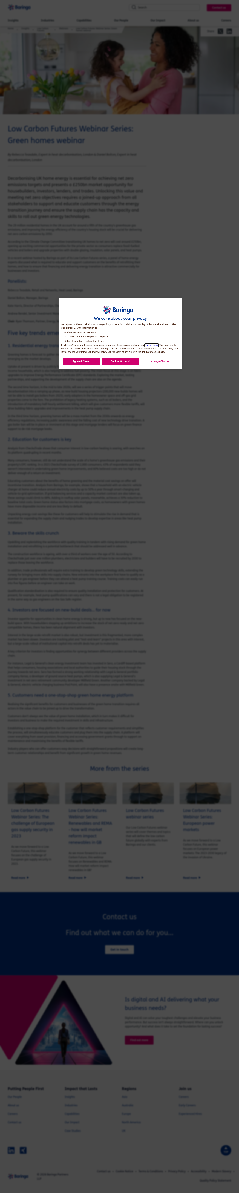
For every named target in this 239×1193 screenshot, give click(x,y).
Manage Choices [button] (159, 361)
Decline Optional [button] (120, 361)
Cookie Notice (151, 345)
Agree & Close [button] (81, 361)
